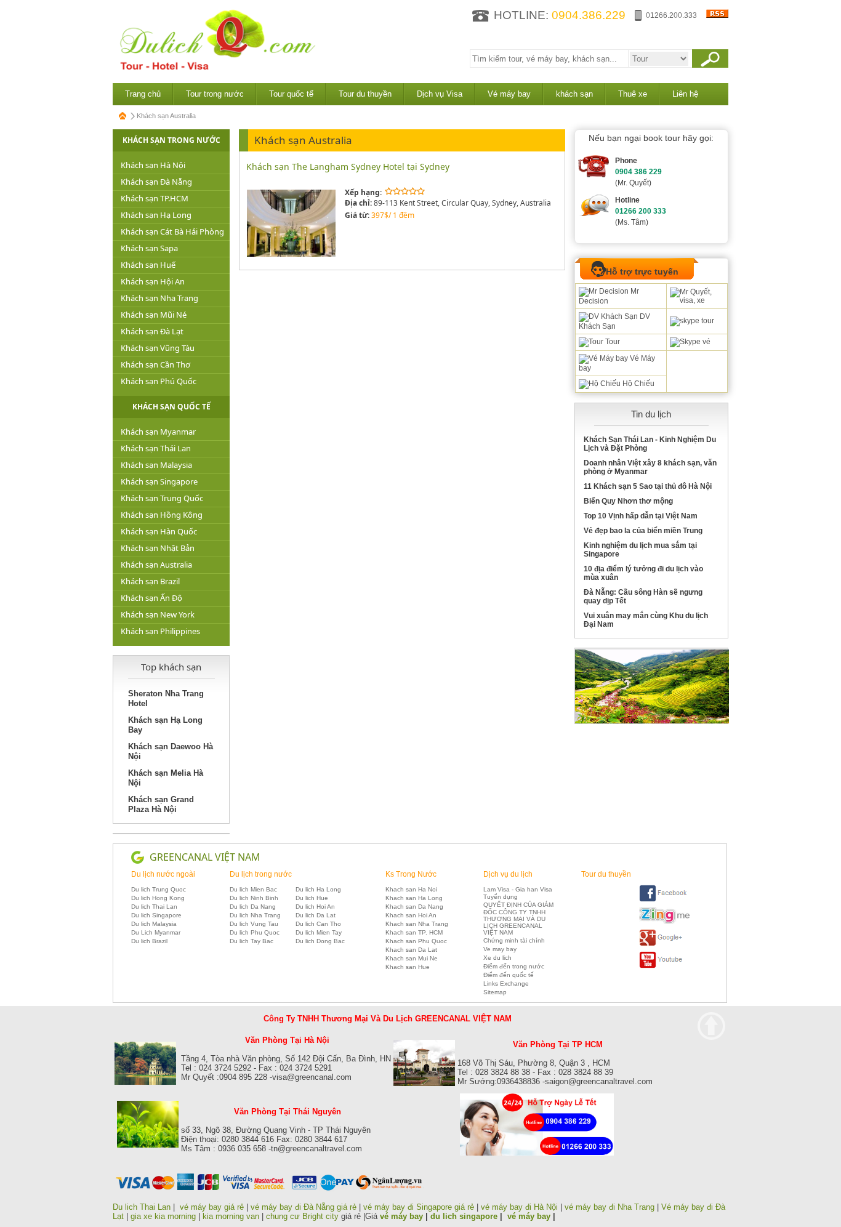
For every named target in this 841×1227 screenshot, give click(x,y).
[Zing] (664, 922)
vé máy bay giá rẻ (213, 1207)
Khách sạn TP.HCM (154, 198)
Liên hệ (685, 94)
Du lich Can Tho (318, 923)
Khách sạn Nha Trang (159, 298)
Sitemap (495, 992)
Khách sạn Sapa (149, 248)
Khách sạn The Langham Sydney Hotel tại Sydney (347, 166)
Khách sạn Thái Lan (156, 448)
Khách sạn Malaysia (156, 464)
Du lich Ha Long (318, 889)
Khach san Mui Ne (411, 958)
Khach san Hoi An (411, 915)
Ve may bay (500, 949)
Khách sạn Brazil (150, 581)
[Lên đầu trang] (711, 1026)
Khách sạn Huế (148, 264)
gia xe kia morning (163, 1216)
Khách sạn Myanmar (158, 431)
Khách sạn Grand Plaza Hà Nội (161, 804)
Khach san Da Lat (411, 949)
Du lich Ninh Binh (254, 898)
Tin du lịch (651, 414)
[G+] (664, 944)
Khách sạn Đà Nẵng (156, 181)
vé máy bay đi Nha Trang (609, 1207)
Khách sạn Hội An (153, 281)
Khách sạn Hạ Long (156, 214)
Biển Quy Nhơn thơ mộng (628, 501)
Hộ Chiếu (637, 383)
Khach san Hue (407, 966)
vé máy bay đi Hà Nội (519, 1207)
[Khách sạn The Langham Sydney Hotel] (291, 254)
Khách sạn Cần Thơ (155, 364)
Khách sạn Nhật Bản (158, 547)
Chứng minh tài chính (514, 940)
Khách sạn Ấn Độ (151, 597)
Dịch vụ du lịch (508, 874)
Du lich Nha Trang (255, 915)
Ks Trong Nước (411, 874)
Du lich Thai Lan (154, 906)
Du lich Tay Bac (251, 941)
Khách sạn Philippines (160, 631)
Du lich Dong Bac (320, 941)
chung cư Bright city (302, 1216)
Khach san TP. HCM (414, 932)
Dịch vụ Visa (439, 94)
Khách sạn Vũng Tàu (158, 347)
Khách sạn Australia (156, 564)
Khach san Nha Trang (416, 923)
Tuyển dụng (500, 896)
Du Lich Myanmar (155, 932)
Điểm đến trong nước (513, 966)
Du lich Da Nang (253, 906)
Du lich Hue (312, 898)
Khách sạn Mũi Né (154, 314)
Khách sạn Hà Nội (153, 165)
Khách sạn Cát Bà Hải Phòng (172, 231)
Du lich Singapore (156, 915)
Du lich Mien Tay (319, 932)
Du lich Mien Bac (253, 889)
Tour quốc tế (291, 94)
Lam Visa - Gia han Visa (517, 889)
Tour (611, 341)
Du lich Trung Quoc (158, 889)
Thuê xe (632, 94)
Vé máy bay (509, 94)
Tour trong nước (215, 94)
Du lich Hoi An (315, 906)
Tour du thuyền (365, 94)
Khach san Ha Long (414, 898)
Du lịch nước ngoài (163, 874)
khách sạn (574, 94)
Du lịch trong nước (261, 874)
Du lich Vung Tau (254, 923)
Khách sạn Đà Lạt (152, 331)
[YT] (664, 966)
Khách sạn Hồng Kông (162, 514)
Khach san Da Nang (414, 906)
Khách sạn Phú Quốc (158, 381)
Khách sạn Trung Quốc (162, 498)
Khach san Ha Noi (411, 889)
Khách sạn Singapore (159, 481)
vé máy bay (401, 1216)
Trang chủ (143, 94)
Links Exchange (506, 983)
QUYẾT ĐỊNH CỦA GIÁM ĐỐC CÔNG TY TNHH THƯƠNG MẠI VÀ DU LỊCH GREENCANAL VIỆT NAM (518, 918)
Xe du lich (497, 957)
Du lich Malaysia (154, 923)
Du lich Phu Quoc (255, 932)
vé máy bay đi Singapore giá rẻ (418, 1207)
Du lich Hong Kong (158, 898)
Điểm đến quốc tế (508, 975)
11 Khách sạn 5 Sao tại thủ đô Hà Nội (648, 486)
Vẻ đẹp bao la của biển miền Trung (643, 530)
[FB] (664, 899)
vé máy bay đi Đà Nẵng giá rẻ (303, 1207)
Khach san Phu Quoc (416, 941)
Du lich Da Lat (316, 915)
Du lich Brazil (149, 941)
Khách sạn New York (158, 614)
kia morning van (231, 1216)
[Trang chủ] (123, 115)
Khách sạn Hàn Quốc (159, 531)
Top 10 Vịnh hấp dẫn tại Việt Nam (641, 516)
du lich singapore (463, 1216)
